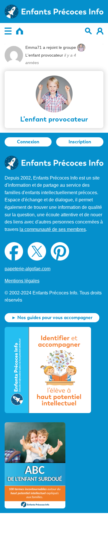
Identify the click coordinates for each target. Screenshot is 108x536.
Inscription (80, 142)
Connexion (28, 142)
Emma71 (33, 47)
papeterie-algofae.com (27, 268)
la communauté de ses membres (53, 229)
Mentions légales (22, 280)
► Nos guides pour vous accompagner (52, 318)
